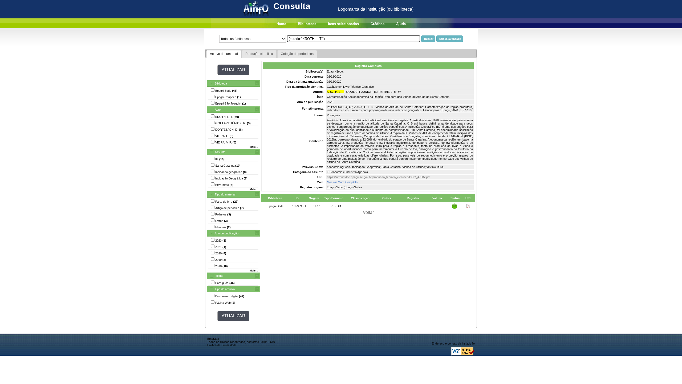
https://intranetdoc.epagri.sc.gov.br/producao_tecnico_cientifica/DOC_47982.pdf (378, 177)
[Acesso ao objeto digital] (468, 207)
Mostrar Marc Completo (342, 182)
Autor (218, 109)
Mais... (254, 146)
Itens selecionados (343, 24)
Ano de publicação (226, 233)
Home (281, 24)
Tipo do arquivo (225, 289)
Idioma (219, 275)
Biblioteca (221, 83)
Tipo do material (225, 194)
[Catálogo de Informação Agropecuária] (256, 17)
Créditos (377, 24)
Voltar (368, 212)
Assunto (220, 152)
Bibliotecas (307, 24)
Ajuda (401, 24)
